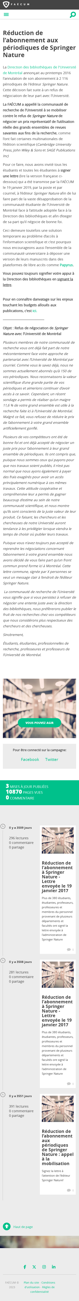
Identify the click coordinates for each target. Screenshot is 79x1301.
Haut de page (23, 1227)
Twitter (51, 759)
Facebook (30, 759)
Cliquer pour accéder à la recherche (73, 14)
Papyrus (66, 265)
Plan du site (31, 1282)
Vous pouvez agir (39, 723)
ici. (35, 311)
